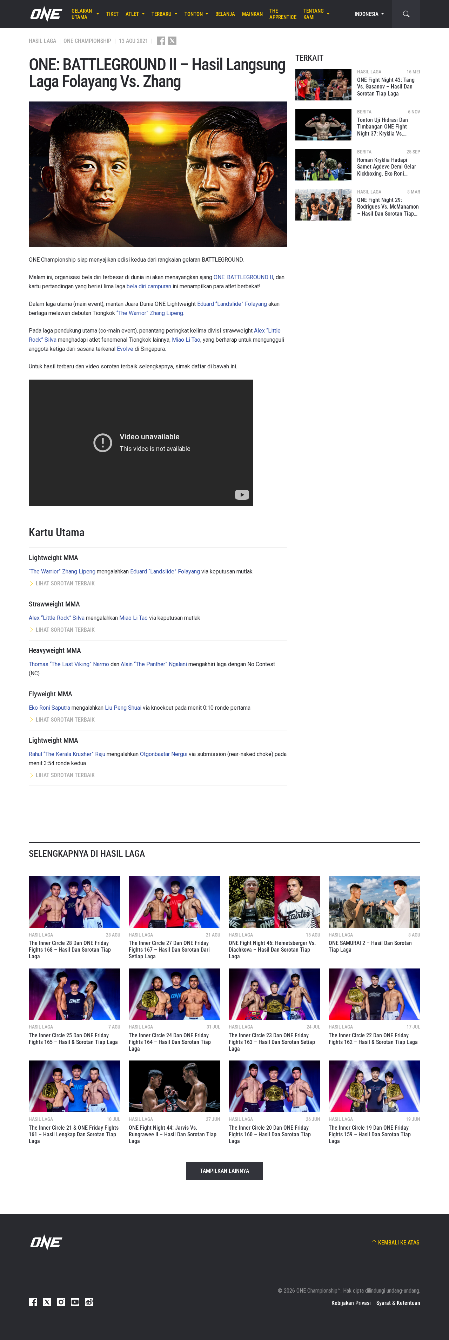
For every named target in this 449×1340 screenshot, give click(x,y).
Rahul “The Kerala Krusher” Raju (67, 754)
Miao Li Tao (186, 339)
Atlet (132, 14)
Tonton (194, 14)
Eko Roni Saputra (49, 707)
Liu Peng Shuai (123, 707)
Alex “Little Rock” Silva (57, 618)
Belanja (225, 14)
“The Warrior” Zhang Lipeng (149, 313)
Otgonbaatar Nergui (163, 754)
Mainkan (252, 14)
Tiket (112, 14)
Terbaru (162, 14)
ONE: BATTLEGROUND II (243, 277)
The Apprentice (282, 14)
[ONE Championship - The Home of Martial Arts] (45, 14)
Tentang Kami (313, 14)
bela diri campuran (149, 286)
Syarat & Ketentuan (398, 1303)
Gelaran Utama (82, 14)
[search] (406, 14)
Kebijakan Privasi (351, 1303)
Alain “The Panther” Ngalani (154, 664)
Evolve (125, 349)
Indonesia (366, 14)
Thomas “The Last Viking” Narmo (69, 664)
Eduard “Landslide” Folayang (232, 304)
